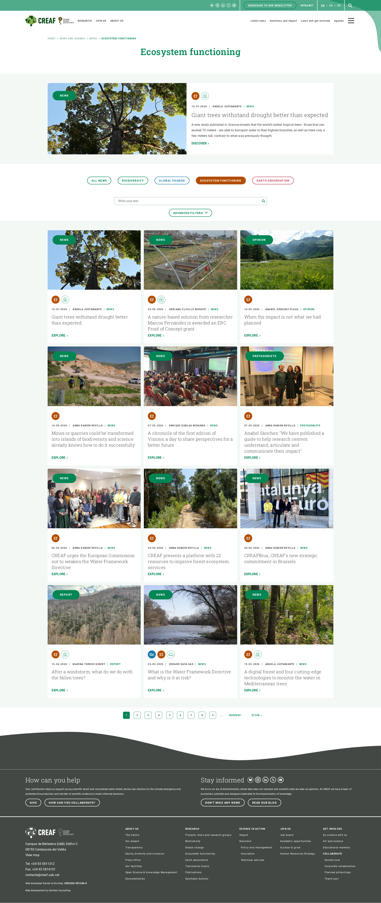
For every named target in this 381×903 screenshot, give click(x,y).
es (339, 5)
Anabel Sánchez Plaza (281, 309)
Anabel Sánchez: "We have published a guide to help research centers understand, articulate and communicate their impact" (284, 442)
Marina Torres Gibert (89, 664)
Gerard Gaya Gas (181, 664)
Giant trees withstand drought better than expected (259, 115)
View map (32, 855)
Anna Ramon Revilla (88, 425)
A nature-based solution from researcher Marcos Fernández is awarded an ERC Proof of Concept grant (190, 323)
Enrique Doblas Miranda (187, 425)
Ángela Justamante (227, 106)
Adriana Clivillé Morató (187, 309)
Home (51, 38)
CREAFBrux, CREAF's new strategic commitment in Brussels (281, 558)
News (93, 38)
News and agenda (72, 38)
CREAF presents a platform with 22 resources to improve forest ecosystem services (188, 561)
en (322, 5)
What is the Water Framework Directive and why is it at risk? (189, 674)
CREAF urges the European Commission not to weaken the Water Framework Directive (93, 561)
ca (331, 5)
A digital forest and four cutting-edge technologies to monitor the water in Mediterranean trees (282, 677)
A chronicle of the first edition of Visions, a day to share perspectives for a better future (190, 439)
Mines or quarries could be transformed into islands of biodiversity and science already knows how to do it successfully (93, 439)
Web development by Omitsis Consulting (48, 890)
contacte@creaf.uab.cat (42, 875)
